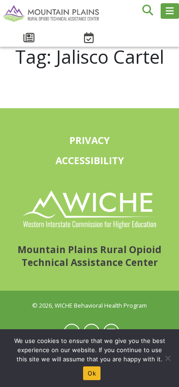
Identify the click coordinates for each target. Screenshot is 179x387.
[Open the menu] (170, 11)
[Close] (167, 358)
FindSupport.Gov (149, 33)
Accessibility (90, 160)
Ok (92, 373)
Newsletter (30, 38)
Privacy (89, 140)
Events (89, 38)
